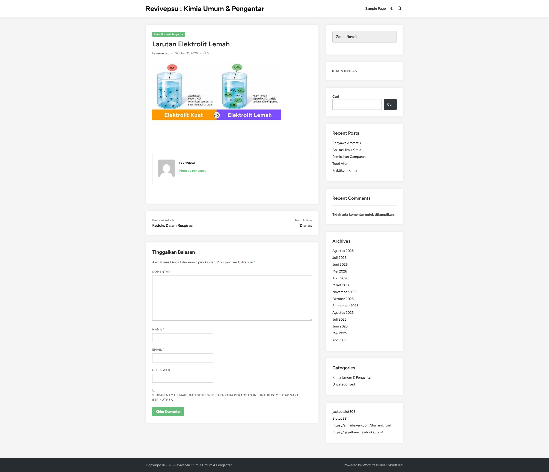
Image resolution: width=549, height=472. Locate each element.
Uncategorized (343, 384)
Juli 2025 (339, 319)
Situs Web (161, 370)
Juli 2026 (339, 258)
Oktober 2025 (343, 299)
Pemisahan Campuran (349, 157)
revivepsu (162, 53)
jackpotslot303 (343, 412)
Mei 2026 (339, 271)
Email (158, 350)
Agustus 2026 (343, 251)
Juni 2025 (340, 326)
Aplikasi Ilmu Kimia (346, 150)
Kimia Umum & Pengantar (169, 34)
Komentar (162, 272)
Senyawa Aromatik (346, 143)
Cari (335, 96)
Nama (158, 329)
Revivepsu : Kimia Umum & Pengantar (205, 9)
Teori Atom (340, 163)
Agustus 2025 (343, 313)
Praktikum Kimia (344, 170)
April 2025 (340, 340)
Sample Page (375, 8)
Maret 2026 (341, 285)
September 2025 (345, 306)
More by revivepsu (192, 171)
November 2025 (344, 292)
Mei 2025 (339, 333)
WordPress (371, 465)
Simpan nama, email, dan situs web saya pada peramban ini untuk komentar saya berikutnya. (225, 397)
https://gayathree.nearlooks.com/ (357, 432)
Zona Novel (346, 37)
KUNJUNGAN (346, 71)
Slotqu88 (339, 418)
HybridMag (394, 465)
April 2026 (340, 278)
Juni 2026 (340, 264)
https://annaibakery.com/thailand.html (361, 425)
